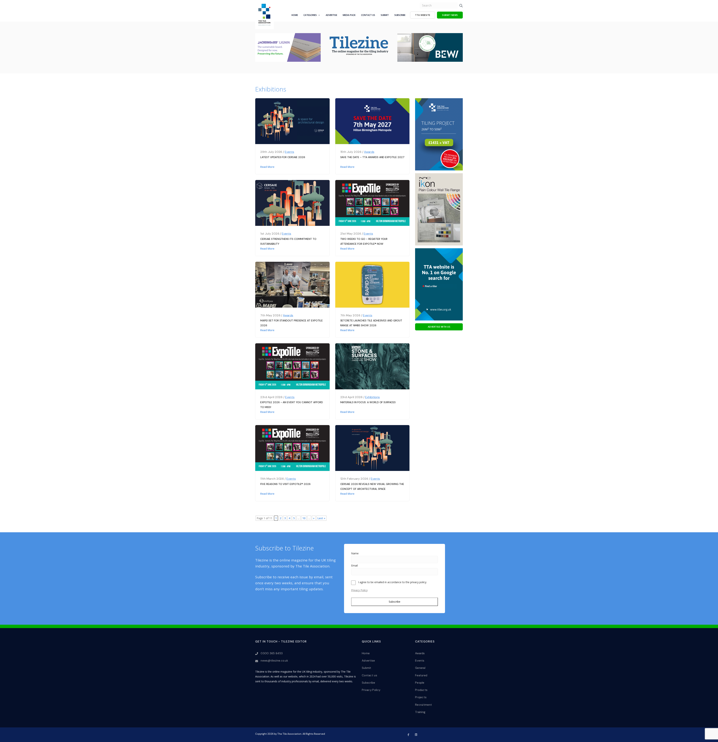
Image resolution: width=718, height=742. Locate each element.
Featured (421, 675)
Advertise (331, 15)
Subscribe (399, 15)
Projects (420, 697)
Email (354, 565)
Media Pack (349, 15)
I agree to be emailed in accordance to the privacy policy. (392, 582)
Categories (310, 15)
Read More (267, 167)
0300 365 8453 (272, 653)
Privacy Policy (359, 590)
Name (355, 553)
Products (421, 690)
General (420, 668)
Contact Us (368, 15)
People (419, 683)
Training (420, 712)
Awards (369, 152)
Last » (321, 518)
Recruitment (423, 705)
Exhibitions (372, 397)
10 (303, 518)
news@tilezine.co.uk (274, 660)
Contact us (369, 675)
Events (289, 152)
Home (295, 15)
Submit (385, 15)
